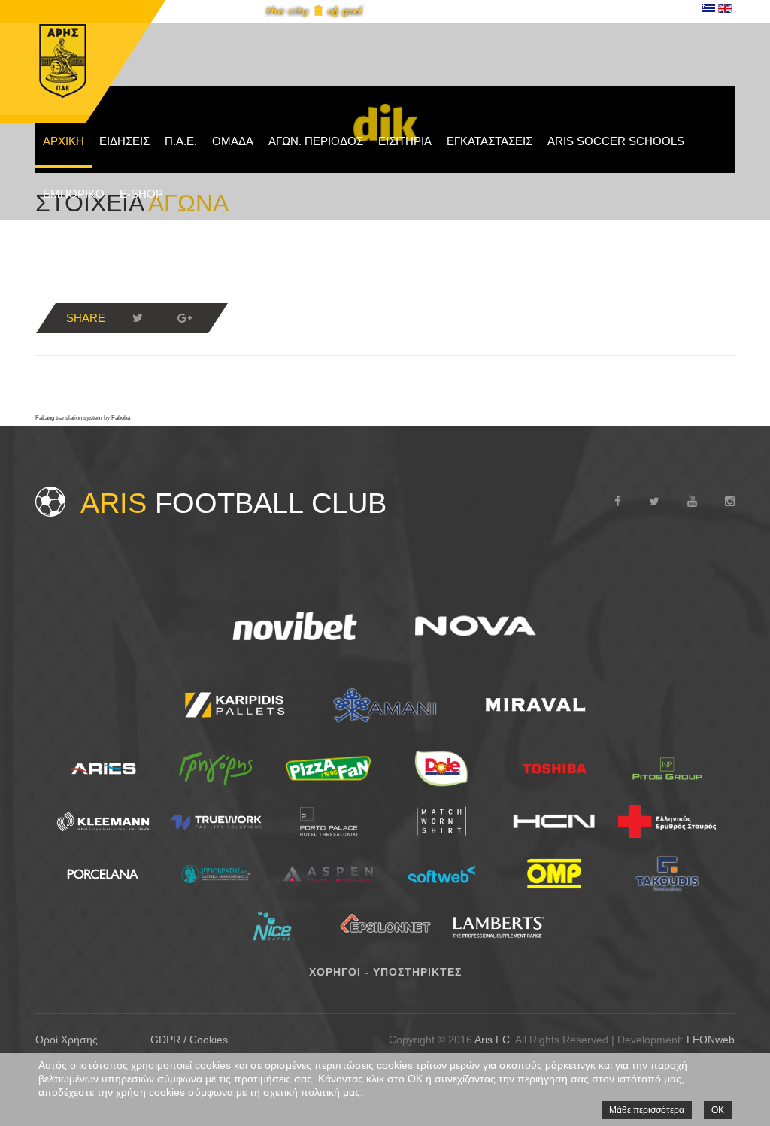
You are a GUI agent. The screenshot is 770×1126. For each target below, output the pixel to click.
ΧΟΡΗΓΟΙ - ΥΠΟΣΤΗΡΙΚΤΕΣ (385, 972)
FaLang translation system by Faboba (82, 417)
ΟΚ (717, 1110)
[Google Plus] (184, 318)
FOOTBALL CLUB (233, 503)
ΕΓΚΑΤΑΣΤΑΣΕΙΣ (489, 141)
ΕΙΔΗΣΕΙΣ (124, 141)
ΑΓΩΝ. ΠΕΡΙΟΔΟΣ (315, 141)
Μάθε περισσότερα (646, 1110)
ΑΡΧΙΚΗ (63, 141)
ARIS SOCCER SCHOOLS (615, 141)
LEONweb (711, 1039)
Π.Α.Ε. (181, 141)
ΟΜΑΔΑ (232, 141)
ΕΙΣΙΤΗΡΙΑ (405, 141)
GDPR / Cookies (189, 1039)
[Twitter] (138, 318)
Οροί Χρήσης (66, 1039)
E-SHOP (141, 193)
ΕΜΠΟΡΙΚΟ (74, 193)
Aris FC (492, 1039)
